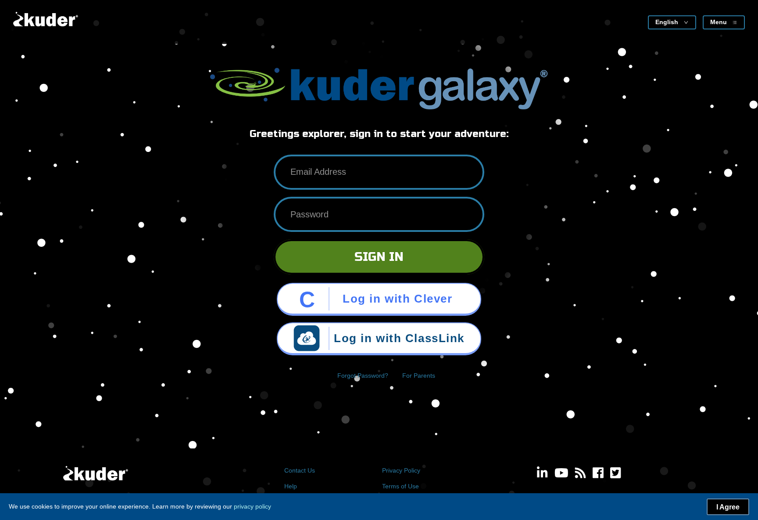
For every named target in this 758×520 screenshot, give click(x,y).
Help (290, 486)
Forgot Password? (362, 375)
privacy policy (252, 506)
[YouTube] (561, 474)
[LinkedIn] (542, 474)
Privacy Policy (401, 470)
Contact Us (299, 470)
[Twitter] (615, 474)
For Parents (418, 375)
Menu (718, 21)
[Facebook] (598, 474)
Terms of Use (400, 486)
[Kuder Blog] (580, 474)
